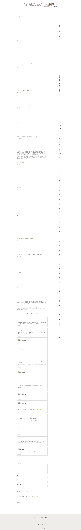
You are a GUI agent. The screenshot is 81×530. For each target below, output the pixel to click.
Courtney (19, 348)
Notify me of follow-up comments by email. (25, 491)
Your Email (60, 157)
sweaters (21, 90)
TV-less (32, 63)
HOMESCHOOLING (59, 299)
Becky (19, 339)
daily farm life (59, 180)
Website (19, 484)
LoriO (19, 329)
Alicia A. (19, 381)
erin (18, 371)
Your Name (60, 153)
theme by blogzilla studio (44, 528)
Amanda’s (21, 16)
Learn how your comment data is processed (36, 496)
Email (19, 480)
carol (19, 357)
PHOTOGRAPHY (59, 216)
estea (19, 402)
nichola (19, 427)
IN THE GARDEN (59, 267)
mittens (31, 90)
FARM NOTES (59, 254)
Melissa (19, 448)
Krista (19, 393)
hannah (19, 318)
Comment (19, 463)
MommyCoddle (37, 528)
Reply (19, 325)
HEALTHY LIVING (59, 282)
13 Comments (29, 313)
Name (18, 475)
